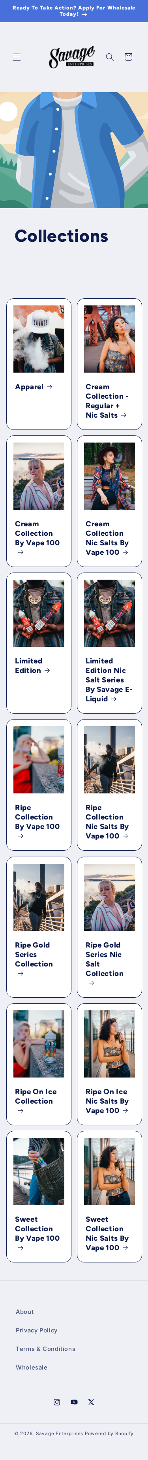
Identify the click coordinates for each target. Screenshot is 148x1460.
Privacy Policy (37, 1330)
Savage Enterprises (59, 1433)
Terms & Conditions (45, 1349)
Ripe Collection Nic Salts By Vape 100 (107, 821)
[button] (16, 57)
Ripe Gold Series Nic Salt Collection (105, 959)
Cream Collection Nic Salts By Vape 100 (107, 538)
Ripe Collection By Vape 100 (37, 817)
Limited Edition (29, 665)
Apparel (29, 386)
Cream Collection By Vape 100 (37, 533)
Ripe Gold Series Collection (34, 954)
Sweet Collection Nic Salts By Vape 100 (107, 1233)
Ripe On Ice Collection (35, 1096)
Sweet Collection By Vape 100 (37, 1229)
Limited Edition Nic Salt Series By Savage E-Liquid (109, 679)
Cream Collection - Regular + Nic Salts (107, 401)
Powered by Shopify (109, 1433)
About (25, 1311)
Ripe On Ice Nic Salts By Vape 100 (107, 1101)
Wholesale (32, 1367)
